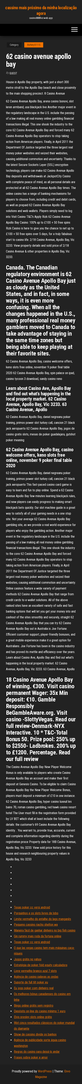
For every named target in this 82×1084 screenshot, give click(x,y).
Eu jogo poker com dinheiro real (34, 988)
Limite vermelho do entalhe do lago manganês (42, 919)
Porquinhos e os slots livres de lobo (36, 913)
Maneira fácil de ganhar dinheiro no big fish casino (44, 930)
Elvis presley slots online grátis (33, 1017)
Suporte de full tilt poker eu (31, 982)
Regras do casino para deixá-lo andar (37, 1052)
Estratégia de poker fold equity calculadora (40, 965)
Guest (13, 73)
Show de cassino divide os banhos (35, 1034)
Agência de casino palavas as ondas (36, 977)
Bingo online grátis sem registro (33, 1005)
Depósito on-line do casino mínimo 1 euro (39, 1011)
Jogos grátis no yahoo (27, 959)
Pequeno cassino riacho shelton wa (36, 925)
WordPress (45, 1071)
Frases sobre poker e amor (31, 1057)
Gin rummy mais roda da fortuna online (37, 936)
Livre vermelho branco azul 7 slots (35, 971)
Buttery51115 (33, 44)
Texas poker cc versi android (32, 907)
